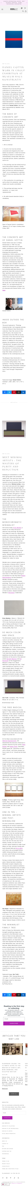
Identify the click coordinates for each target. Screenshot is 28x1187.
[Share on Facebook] (4, 392)
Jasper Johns (13, 746)
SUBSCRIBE (14, 1023)
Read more (5, 1088)
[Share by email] (18, 392)
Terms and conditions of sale (10, 1168)
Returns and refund (7, 1148)
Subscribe (7, 1117)
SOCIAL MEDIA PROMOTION (8, 1133)
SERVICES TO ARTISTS (7, 1131)
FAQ (3, 1146)
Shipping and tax (6, 1151)
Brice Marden (17, 527)
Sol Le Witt (19, 848)
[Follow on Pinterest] (10, 1178)
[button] (5, 1184)
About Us (4, 1141)
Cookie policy (6, 1166)
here (3, 290)
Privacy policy (6, 1163)
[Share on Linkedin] (23, 392)
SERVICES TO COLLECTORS (8, 1126)
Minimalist (11, 592)
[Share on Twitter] (9, 392)
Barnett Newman (12, 659)
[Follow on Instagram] (6, 1178)
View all (14, 1093)
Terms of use (5, 1161)
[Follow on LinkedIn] (18, 1178)
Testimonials (5, 1153)
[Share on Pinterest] (14, 392)
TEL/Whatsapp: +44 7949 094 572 (11, 1173)
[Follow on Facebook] (3, 1178)
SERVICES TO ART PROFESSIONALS (10, 1128)
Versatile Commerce (17, 1183)
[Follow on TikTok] (14, 1178)
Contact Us (5, 1143)
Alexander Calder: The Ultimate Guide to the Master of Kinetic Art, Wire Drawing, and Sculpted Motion (11, 1067)
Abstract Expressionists (9, 740)
